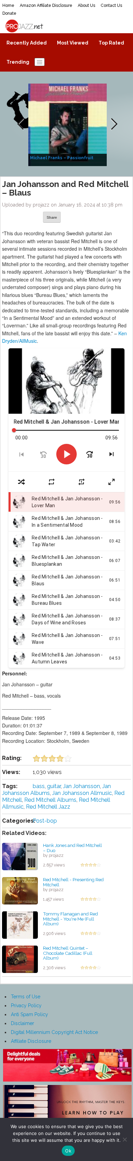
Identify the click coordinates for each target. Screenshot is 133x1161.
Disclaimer (22, 1023)
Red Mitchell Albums (50, 800)
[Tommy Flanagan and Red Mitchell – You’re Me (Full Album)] (20, 924)
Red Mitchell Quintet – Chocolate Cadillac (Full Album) (67, 953)
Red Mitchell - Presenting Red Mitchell (73, 882)
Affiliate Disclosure (31, 1041)
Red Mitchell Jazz (48, 806)
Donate (9, 13)
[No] (124, 1139)
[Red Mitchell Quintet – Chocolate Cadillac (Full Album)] (20, 959)
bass (39, 786)
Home (8, 5)
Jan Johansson (81, 786)
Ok (68, 1150)
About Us (86, 5)
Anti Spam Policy (29, 1014)
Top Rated (111, 43)
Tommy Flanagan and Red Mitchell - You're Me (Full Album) (70, 918)
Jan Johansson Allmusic (82, 793)
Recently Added (26, 43)
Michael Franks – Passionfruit (61, 157)
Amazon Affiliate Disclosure (46, 5)
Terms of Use (25, 996)
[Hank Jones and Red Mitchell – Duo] (20, 856)
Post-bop (45, 820)
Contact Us (111, 5)
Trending (17, 62)
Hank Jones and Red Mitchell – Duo (72, 847)
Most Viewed (72, 43)
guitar (54, 786)
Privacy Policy (26, 1005)
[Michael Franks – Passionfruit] (68, 124)
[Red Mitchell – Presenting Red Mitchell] (20, 890)
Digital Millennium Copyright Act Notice (54, 1032)
